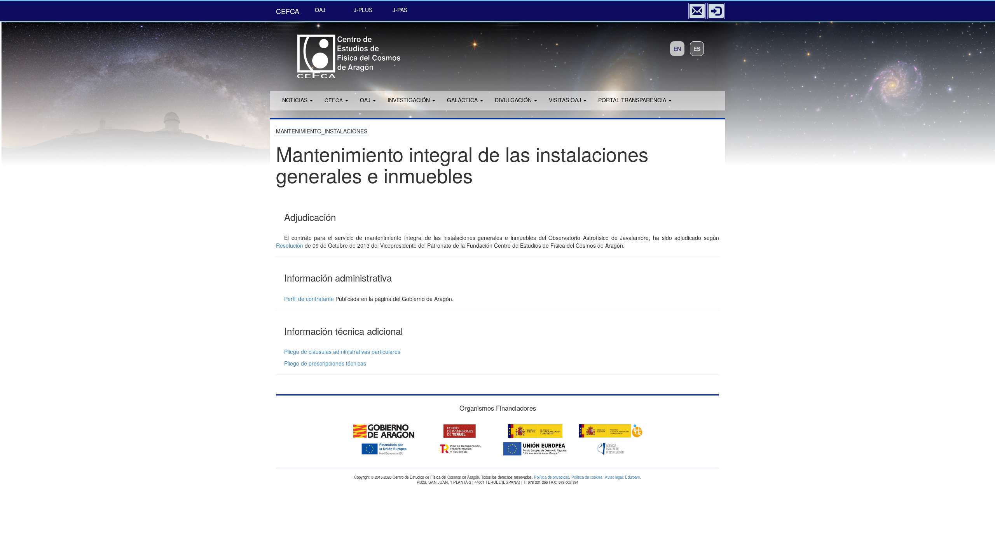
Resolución (289, 245)
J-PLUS (363, 10)
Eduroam (632, 477)
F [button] (334, 100)
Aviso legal (614, 477)
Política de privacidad (551, 477)
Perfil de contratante (309, 299)
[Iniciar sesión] (716, 11)
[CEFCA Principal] (338, 54)
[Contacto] (697, 11)
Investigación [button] (409, 100)
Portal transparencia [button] (633, 100)
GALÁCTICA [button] (463, 100)
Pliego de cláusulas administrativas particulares (342, 351)
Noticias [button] (295, 100)
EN (677, 48)
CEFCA (287, 11)
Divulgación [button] (514, 100)
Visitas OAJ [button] (566, 100)
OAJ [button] (366, 100)
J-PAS (400, 10)
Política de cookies (586, 477)
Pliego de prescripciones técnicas (325, 363)
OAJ (320, 10)
